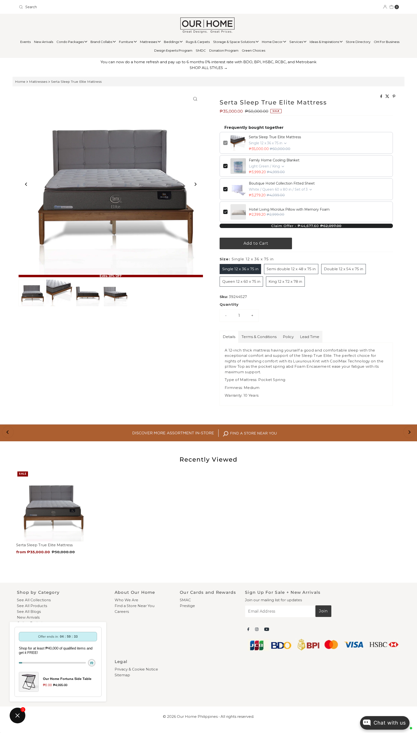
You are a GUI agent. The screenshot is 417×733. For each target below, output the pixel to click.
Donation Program (223, 50)
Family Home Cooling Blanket (274, 160)
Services (296, 42)
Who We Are (126, 600)
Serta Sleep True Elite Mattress (76, 81)
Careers (122, 611)
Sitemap (122, 675)
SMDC (201, 50)
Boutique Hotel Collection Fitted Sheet (282, 183)
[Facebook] (248, 629)
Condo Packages (70, 42)
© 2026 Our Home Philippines (190, 716)
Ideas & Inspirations (325, 42)
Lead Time (309, 336)
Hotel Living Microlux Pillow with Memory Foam (289, 209)
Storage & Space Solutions (234, 42)
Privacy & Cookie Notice (136, 669)
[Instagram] (256, 629)
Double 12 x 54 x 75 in (343, 269)
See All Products (32, 605)
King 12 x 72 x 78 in (285, 281)
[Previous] (26, 184)
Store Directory (358, 42)
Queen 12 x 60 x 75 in (241, 281)
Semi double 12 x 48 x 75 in (291, 269)
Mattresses (149, 42)
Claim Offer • (306, 226)
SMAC (185, 600)
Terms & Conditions (259, 336)
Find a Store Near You (134, 605)
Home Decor (272, 42)
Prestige (187, 605)
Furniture (126, 42)
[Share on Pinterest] (394, 96)
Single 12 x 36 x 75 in (240, 269)
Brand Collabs (101, 42)
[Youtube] (266, 629)
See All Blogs (29, 611)
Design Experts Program (173, 50)
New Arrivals (43, 42)
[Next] (195, 184)
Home (20, 81)
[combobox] (112, 7)
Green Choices (253, 50)
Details (229, 336)
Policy (288, 336)
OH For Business (386, 42)
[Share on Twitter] (387, 96)
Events (25, 42)
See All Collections (34, 600)
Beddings (172, 42)
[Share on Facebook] (381, 96)
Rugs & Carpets (198, 42)
